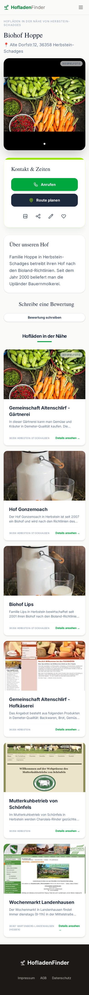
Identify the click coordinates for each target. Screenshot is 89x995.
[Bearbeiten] (51, 216)
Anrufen (48, 184)
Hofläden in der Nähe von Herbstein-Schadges (37, 23)
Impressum (26, 978)
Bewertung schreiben (44, 317)
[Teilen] (38, 216)
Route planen (48, 200)
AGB (43, 978)
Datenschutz (61, 978)
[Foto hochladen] (25, 216)
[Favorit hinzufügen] (64, 216)
